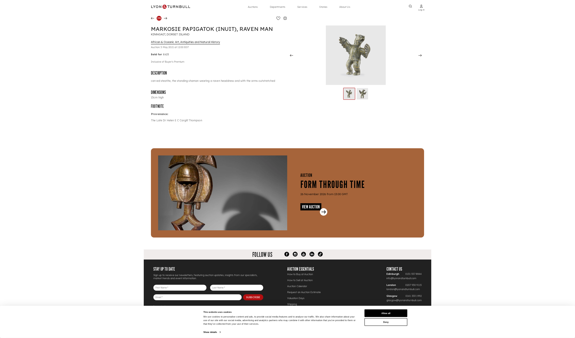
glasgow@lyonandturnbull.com (404, 300)
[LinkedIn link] (312, 254)
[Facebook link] (286, 254)
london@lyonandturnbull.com (403, 289)
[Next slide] (420, 55)
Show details (210, 332)
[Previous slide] (291, 55)
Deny (386, 322)
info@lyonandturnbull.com (401, 278)
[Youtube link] (303, 254)
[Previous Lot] (152, 18)
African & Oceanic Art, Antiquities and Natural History (185, 42)
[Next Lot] (165, 18)
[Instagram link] (295, 254)
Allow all (385, 313)
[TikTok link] (320, 254)
